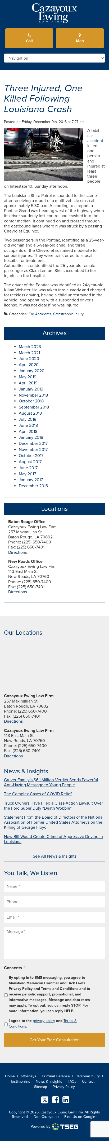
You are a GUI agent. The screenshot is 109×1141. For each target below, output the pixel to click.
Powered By (41, 1126)
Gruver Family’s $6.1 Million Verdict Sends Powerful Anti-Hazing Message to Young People (51, 782)
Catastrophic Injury (68, 314)
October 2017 (31, 455)
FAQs (72, 1081)
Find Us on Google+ (80, 1116)
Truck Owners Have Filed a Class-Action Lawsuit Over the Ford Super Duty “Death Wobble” (53, 806)
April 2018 (28, 431)
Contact (88, 1081)
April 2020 (29, 364)
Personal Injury (87, 1076)
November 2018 (33, 395)
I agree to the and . (43, 1024)
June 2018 (28, 425)
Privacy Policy (64, 1087)
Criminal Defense (56, 1076)
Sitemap (40, 1087)
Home (10, 1076)
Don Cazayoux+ (46, 1116)
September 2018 (34, 407)
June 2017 (28, 468)
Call (29, 40)
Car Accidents (40, 314)
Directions (17, 552)
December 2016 (33, 486)
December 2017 (33, 443)
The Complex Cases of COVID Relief (38, 794)
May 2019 (27, 377)
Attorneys (28, 1076)
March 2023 (30, 346)
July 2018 (27, 419)
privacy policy (44, 1021)
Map (80, 40)
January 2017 (31, 479)
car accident (95, 138)
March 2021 (29, 353)
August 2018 (30, 413)
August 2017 (30, 461)
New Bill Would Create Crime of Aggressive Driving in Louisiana (53, 839)
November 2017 (33, 449)
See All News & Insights (54, 856)
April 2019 (28, 383)
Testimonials (20, 1081)
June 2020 (29, 358)
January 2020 (31, 371)
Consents (15, 968)
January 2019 (31, 389)
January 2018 (31, 437)
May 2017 (27, 474)
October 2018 (31, 401)
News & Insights (49, 1081)
